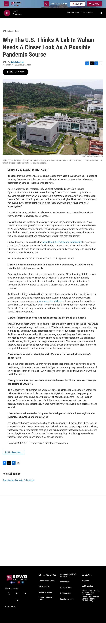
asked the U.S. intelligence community (62, 242)
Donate (96, 4)
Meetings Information (91, 591)
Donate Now (87, 575)
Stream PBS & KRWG (47, 575)
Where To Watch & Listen (46, 599)
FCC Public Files (88, 593)
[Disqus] (53, 530)
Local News (65, 582)
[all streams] (102, 13)
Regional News (66, 588)
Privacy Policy (87, 601)
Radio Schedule (45, 592)
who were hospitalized (50, 301)
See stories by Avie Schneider (19, 480)
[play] (7, 12)
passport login (59, 4)
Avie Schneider (17, 62)
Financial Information (90, 597)
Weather (85, 581)
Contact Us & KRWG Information (68, 575)
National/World (66, 593)
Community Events (47, 581)
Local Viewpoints (67, 599)
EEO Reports (87, 595)
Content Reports (88, 599)
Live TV (79, 3)
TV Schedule (44, 587)
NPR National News (11, 31)
